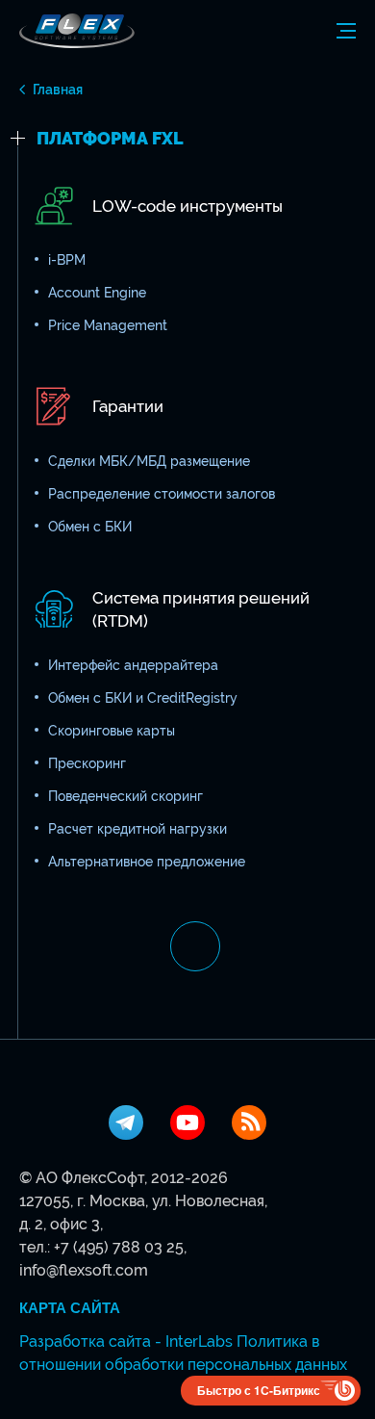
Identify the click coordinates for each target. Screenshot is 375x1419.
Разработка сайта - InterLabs (126, 1341)
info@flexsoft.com (83, 1270)
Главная (58, 89)
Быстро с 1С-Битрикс (258, 1390)
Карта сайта (69, 1308)
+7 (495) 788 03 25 (119, 1247)
